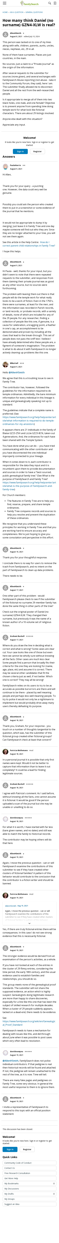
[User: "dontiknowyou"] (5, 819)
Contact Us (9, 1168)
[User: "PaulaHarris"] (5, 167)
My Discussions (11, 1188)
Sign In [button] (20, 151)
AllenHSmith (15, 33)
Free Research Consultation (17, 1173)
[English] (29, 3)
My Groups (9, 1199)
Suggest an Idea (11, 1204)
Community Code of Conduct (18, 1162)
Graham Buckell (17, 636)
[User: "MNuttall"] (5, 364)
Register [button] (37, 151)
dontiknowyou (16, 818)
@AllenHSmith (17, 372)
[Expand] (29, 923)
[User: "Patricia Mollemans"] (5, 752)
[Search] (49, 3)
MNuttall (14, 363)
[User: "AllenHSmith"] (5, 34)
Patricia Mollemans (19, 750)
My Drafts (29, 1193)
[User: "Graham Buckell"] (5, 637)
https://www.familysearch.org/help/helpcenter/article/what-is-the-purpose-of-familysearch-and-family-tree (29, 486)
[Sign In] (54, 3)
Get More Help (11, 1178)
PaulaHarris (15, 165)
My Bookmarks (29, 1183)
